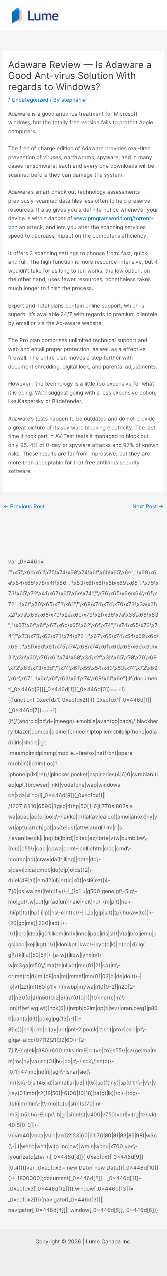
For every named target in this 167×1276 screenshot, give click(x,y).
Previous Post (24, 506)
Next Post (148, 506)
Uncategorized (30, 100)
